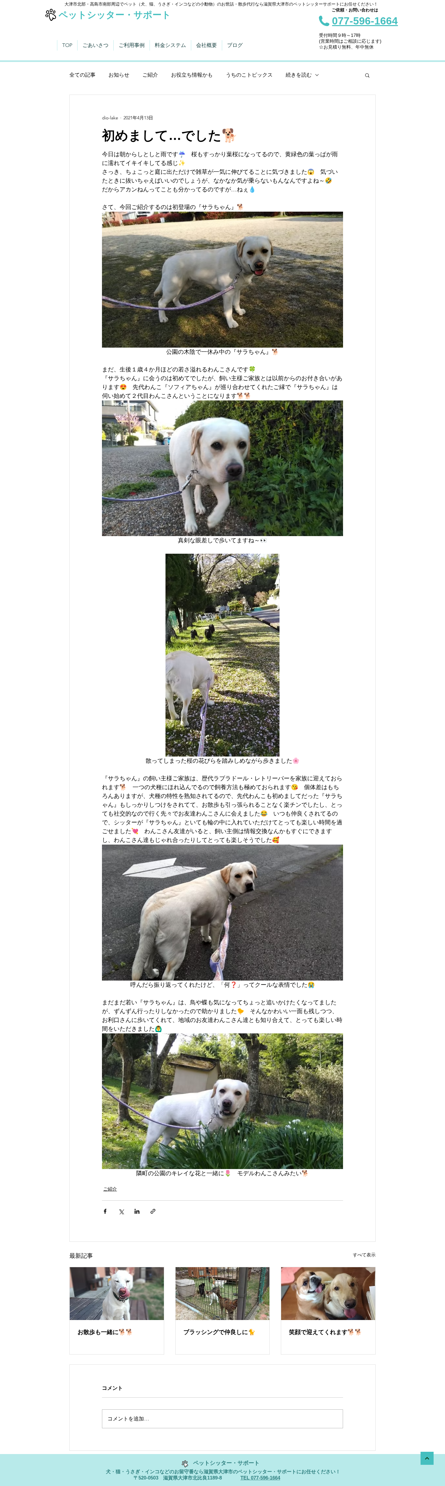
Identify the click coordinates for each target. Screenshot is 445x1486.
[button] (367, 75)
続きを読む (299, 75)
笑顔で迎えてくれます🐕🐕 (325, 1332)
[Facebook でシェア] (105, 1211)
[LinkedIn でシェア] (137, 1211)
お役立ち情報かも (192, 75)
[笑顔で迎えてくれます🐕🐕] (328, 1293)
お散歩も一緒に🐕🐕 (105, 1332)
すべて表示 (364, 1255)
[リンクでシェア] (153, 1211)
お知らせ (118, 75)
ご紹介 (150, 75)
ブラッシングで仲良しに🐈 (219, 1332)
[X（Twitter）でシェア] (121, 1211)
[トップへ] (427, 1458)
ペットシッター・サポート (115, 15)
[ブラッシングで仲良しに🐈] (223, 1293)
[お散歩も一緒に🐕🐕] (117, 1293)
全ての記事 (82, 75)
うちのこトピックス (249, 75)
